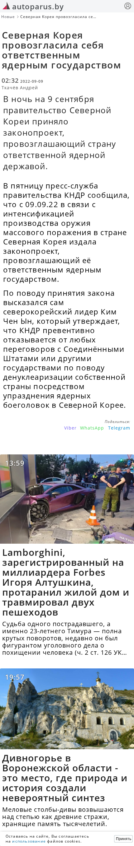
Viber (70, 428)
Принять (123, 839)
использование (29, 841)
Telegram (119, 428)
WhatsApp (92, 428)
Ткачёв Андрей (20, 88)
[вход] (128, 6)
